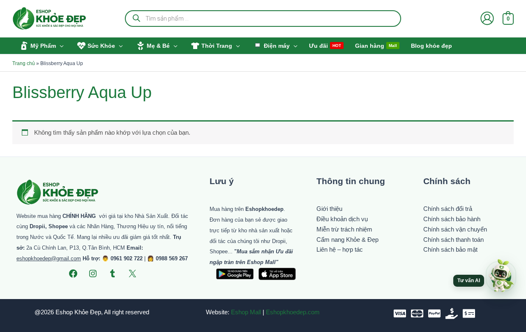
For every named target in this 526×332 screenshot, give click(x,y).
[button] (60, 45)
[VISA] (400, 313)
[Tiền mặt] (451, 313)
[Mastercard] (417, 313)
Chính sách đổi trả (447, 208)
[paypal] (434, 313)
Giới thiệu (329, 208)
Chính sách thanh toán (453, 239)
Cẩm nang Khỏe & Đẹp (347, 239)
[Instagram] (93, 273)
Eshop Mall (246, 312)
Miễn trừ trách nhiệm (344, 229)
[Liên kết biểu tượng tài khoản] (487, 18)
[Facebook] (73, 273)
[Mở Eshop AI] (501, 276)
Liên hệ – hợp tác (339, 249)
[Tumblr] (113, 273)
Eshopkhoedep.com (293, 312)
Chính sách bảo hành (451, 218)
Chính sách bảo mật (450, 249)
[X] (132, 273)
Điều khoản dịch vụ (342, 218)
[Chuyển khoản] (469, 313)
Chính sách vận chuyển (455, 229)
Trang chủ (23, 63)
